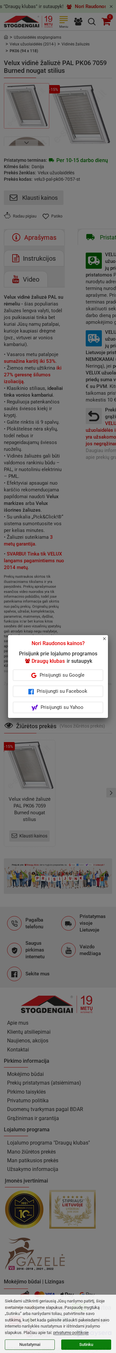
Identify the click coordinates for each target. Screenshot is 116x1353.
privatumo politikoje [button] (71, 1332)
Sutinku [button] (86, 1344)
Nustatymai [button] (29, 1344)
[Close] (108, 641)
